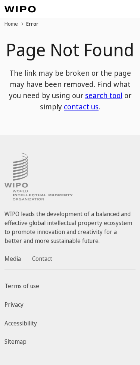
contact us (81, 107)
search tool (103, 95)
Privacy (14, 304)
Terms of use (21, 286)
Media (12, 259)
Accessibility (20, 323)
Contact (42, 259)
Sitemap (15, 341)
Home (11, 23)
